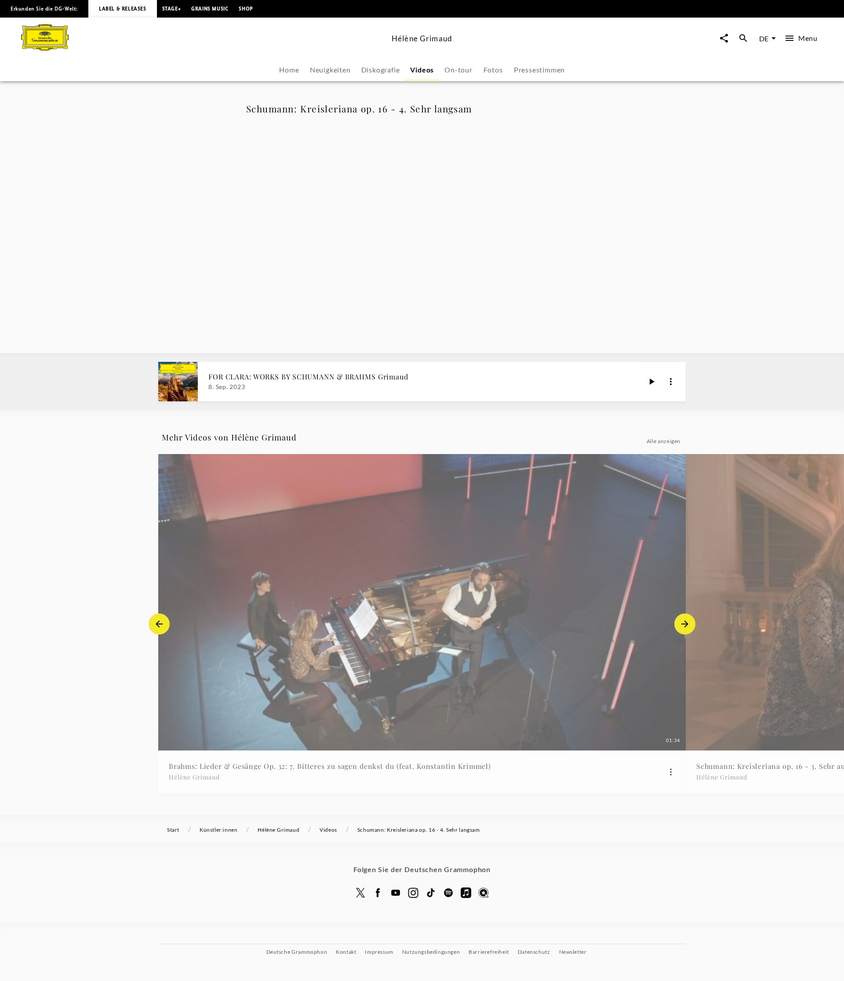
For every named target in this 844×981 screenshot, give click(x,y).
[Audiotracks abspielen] (651, 381)
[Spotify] (448, 893)
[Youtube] (395, 893)
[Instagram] (413, 893)
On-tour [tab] (458, 69)
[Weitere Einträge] (684, 624)
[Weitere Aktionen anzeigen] (671, 381)
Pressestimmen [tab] (539, 69)
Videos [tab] (422, 69)
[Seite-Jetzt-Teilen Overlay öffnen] (724, 38)
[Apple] (466, 893)
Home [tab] (289, 69)
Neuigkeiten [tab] (330, 69)
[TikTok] (431, 893)
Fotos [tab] (493, 69)
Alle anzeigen (663, 441)
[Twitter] (360, 893)
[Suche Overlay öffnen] (743, 38)
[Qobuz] (483, 893)
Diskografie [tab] (380, 69)
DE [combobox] (763, 38)
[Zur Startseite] (203, 47)
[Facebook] (378, 893)
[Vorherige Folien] (159, 624)
